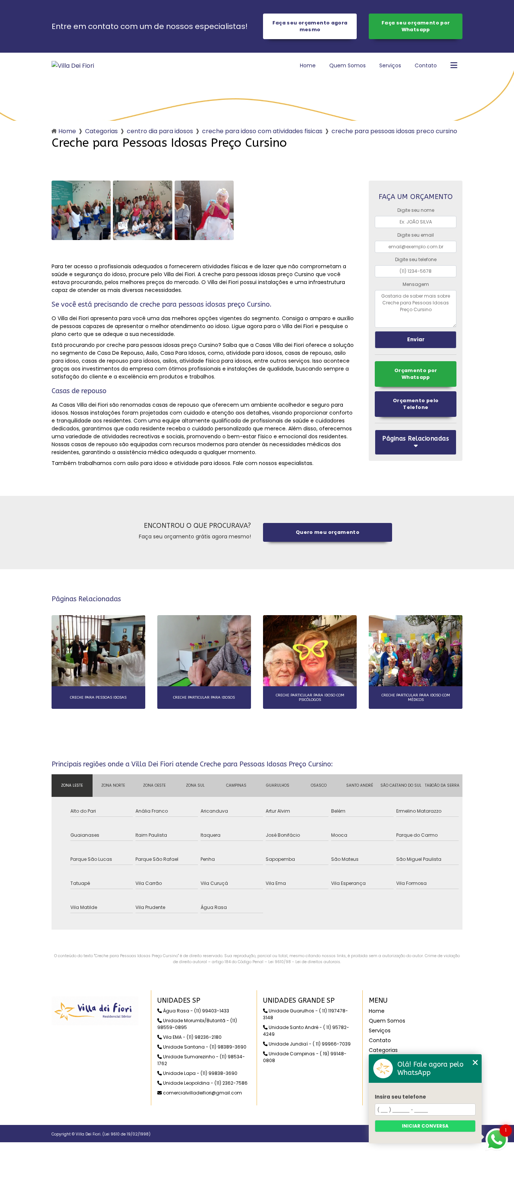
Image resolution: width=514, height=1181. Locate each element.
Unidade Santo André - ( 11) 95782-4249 (306, 1030)
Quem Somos (347, 65)
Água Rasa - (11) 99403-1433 (195, 1011)
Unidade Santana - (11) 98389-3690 (204, 1047)
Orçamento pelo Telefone (415, 403)
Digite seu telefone (415, 259)
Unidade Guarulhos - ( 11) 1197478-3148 (305, 1014)
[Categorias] (453, 66)
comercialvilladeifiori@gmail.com (202, 1093)
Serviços (390, 65)
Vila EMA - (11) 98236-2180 (192, 1037)
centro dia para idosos (160, 131)
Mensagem (416, 284)
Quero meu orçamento (327, 532)
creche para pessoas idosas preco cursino (394, 131)
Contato (426, 65)
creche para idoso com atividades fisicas (262, 131)
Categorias (101, 131)
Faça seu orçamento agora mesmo (310, 26)
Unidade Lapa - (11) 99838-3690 (199, 1073)
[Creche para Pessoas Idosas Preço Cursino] (81, 210)
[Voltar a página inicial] (73, 65)
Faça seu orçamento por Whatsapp (416, 26)
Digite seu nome (415, 210)
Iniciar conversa (425, 1126)
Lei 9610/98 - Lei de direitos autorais (304, 962)
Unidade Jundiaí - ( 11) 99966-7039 (309, 1044)
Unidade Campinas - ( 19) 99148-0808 (305, 1057)
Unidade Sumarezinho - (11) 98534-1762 (201, 1060)
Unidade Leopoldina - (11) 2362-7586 (205, 1083)
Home (308, 65)
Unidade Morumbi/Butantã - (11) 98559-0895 (197, 1024)
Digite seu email (415, 235)
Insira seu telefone (400, 1096)
